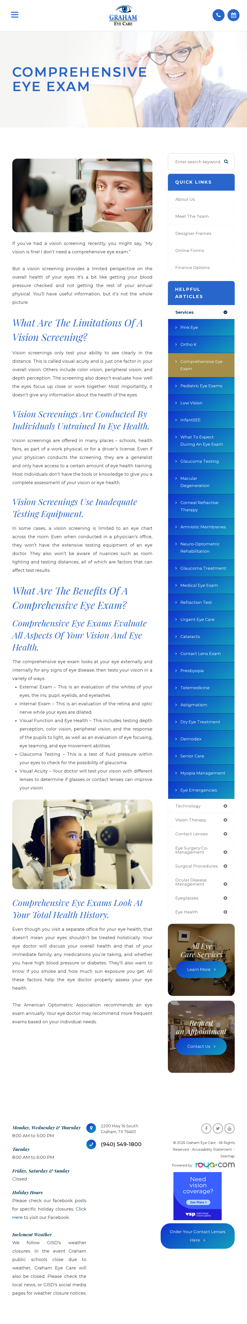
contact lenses (191, 833)
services (184, 312)
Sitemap (227, 1156)
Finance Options (192, 267)
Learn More (199, 969)
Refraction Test (196, 602)
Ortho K (188, 344)
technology (187, 805)
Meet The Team (192, 216)
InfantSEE (190, 419)
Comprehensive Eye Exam (201, 365)
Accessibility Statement (212, 1149)
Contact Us (198, 1046)
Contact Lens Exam (200, 653)
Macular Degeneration (195, 482)
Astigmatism (193, 704)
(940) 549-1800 (121, 1144)
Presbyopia (192, 670)
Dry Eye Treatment (200, 721)
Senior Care (192, 755)
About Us (185, 199)
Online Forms (189, 250)
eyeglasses (187, 897)
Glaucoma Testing (199, 461)
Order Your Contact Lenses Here (198, 1236)
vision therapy (190, 819)
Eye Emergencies (198, 790)
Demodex (190, 738)
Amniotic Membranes (203, 526)
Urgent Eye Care (197, 619)
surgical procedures (196, 865)
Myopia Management (202, 772)
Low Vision (191, 402)
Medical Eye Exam (199, 585)
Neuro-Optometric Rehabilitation (200, 547)
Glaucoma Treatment (203, 568)
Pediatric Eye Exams (201, 385)
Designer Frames (193, 233)
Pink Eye (189, 327)
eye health (186, 911)
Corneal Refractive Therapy (199, 506)
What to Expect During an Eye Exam (201, 440)
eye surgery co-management (191, 850)
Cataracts (190, 636)
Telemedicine (195, 687)
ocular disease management (191, 882)
